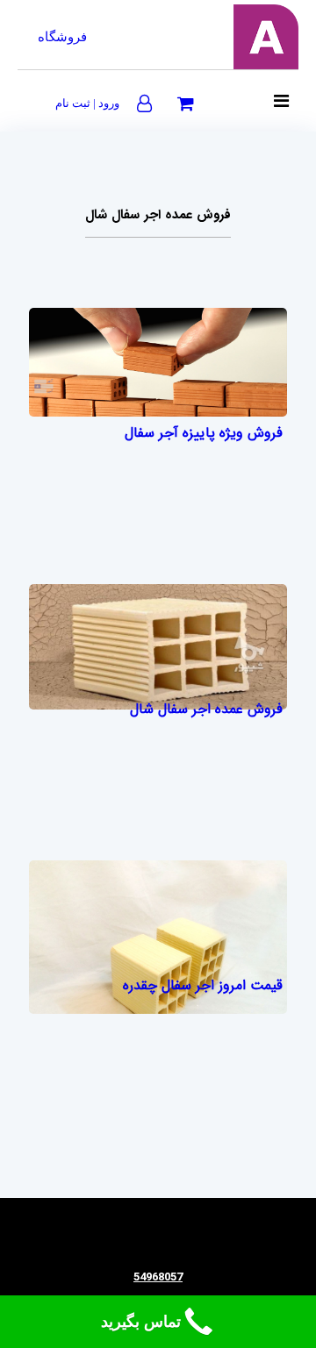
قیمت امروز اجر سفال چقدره (203, 985)
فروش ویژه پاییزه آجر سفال (204, 433)
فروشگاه (62, 37)
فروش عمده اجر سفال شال (206, 709)
